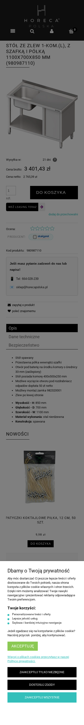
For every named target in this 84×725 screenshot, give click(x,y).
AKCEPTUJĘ (22, 646)
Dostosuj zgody (42, 684)
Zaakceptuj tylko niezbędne (42, 672)
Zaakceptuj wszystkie (42, 697)
